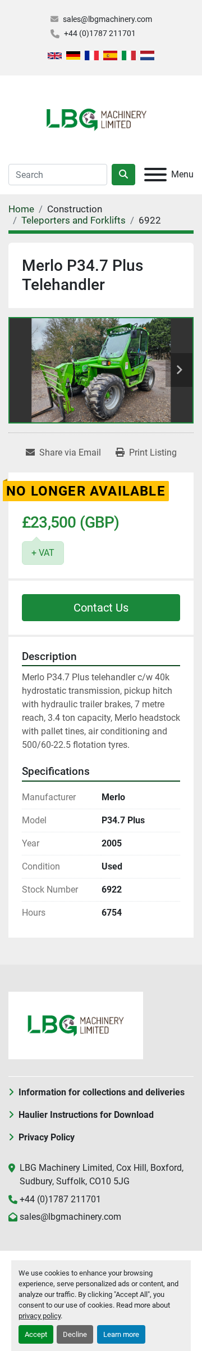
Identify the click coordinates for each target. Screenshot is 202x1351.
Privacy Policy (47, 1137)
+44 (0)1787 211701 (100, 33)
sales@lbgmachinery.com (107, 19)
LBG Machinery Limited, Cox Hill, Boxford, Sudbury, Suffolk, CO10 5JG (101, 1174)
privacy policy (40, 1316)
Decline (75, 1334)
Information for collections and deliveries (102, 1092)
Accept (36, 1334)
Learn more (121, 1334)
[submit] (123, 174)
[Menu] (155, 174)
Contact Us (101, 607)
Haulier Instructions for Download (86, 1114)
